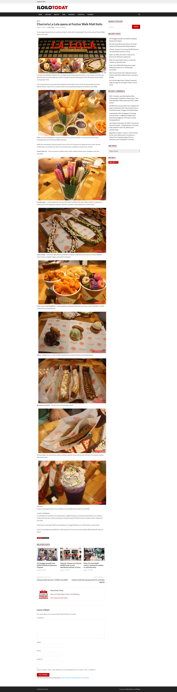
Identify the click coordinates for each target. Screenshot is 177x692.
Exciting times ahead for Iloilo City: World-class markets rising (123, 127)
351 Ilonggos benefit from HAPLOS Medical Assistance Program (47, 565)
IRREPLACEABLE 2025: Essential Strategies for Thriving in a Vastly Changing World (122, 118)
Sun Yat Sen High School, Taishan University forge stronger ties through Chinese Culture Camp (123, 82)
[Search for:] (124, 27)
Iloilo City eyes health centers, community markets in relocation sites (93, 565)
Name (39, 642)
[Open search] (139, 14)
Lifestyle (81, 14)
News (40, 14)
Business (71, 14)
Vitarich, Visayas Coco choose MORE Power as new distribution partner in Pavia (70, 565)
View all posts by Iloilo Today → (59, 598)
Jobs (63, 14)
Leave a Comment (60, 27)
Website (40, 659)
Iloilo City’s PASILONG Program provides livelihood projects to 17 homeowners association (122, 67)
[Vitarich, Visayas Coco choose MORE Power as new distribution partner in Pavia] (70, 555)
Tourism (90, 14)
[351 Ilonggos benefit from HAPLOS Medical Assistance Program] (47, 555)
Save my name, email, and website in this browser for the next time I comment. (66, 670)
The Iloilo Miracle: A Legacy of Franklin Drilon (123, 110)
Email (39, 650)
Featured (46, 538)
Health (56, 14)
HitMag (138, 689)
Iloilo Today (51, 27)
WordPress (129, 689)
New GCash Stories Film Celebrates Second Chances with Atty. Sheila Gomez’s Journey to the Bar (123, 75)
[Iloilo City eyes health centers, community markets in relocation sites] (94, 555)
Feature (48, 14)
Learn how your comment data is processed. (75, 677)
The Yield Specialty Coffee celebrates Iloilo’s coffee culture (123, 100)
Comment (41, 618)
